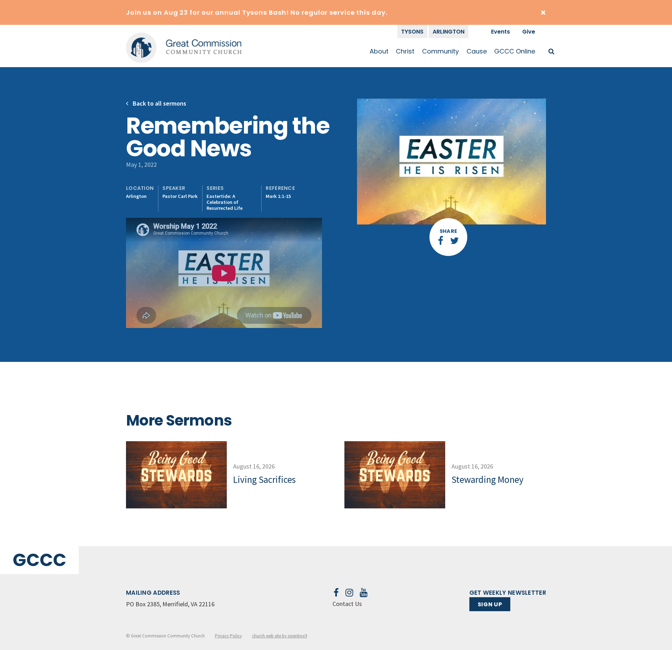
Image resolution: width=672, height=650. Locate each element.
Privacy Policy (228, 636)
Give (528, 32)
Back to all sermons (158, 103)
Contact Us (347, 604)
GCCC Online (514, 51)
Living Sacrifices (264, 479)
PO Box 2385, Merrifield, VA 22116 (170, 604)
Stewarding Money (487, 479)
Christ (405, 51)
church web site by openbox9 (279, 636)
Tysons (412, 32)
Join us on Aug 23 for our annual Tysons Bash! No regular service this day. (256, 12)
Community (440, 51)
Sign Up (490, 604)
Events (500, 32)
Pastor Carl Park (180, 196)
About (379, 51)
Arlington (448, 32)
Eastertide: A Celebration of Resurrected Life (224, 202)
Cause (477, 51)
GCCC (39, 560)
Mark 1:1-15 (278, 196)
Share (448, 231)
